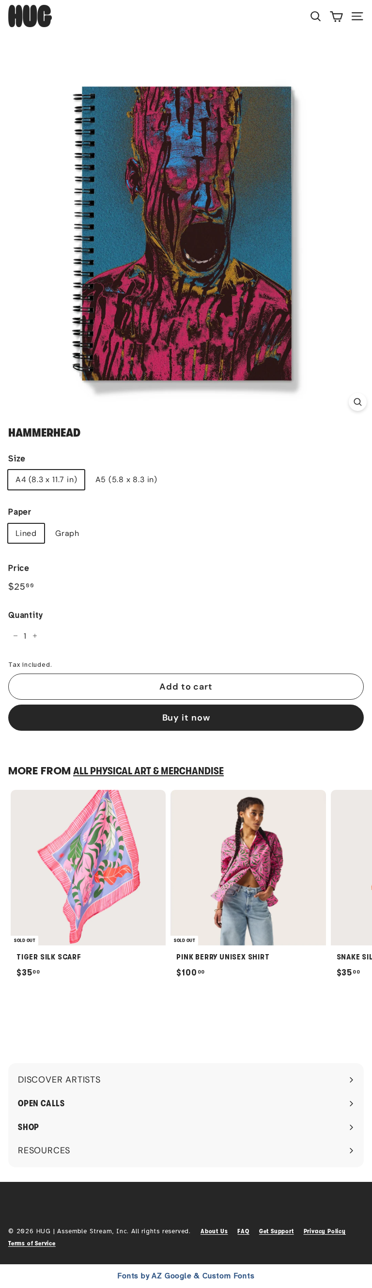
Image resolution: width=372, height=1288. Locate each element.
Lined (26, 533)
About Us (214, 1231)
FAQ (243, 1231)
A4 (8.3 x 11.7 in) (46, 479)
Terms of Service (32, 1243)
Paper (19, 512)
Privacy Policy (325, 1231)
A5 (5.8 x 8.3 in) (126, 479)
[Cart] (336, 15)
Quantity (25, 615)
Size (17, 459)
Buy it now (186, 717)
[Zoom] (358, 402)
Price (19, 568)
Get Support (276, 1231)
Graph (67, 533)
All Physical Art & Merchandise (148, 771)
